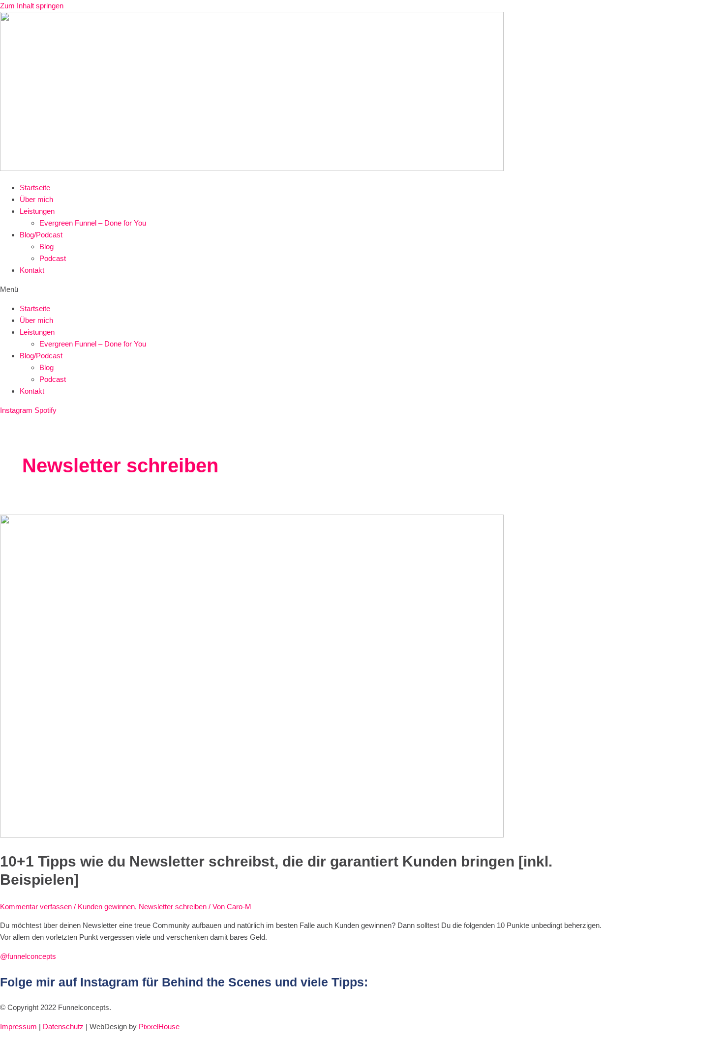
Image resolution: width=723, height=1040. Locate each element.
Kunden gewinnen (106, 906)
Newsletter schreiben (173, 906)
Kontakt (32, 270)
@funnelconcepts (28, 956)
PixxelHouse (159, 1026)
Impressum (18, 1026)
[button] (361, 289)
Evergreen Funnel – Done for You (92, 223)
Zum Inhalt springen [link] (31, 5)
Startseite (35, 187)
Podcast (52, 258)
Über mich (36, 199)
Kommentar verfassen (36, 906)
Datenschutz (63, 1026)
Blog (46, 246)
